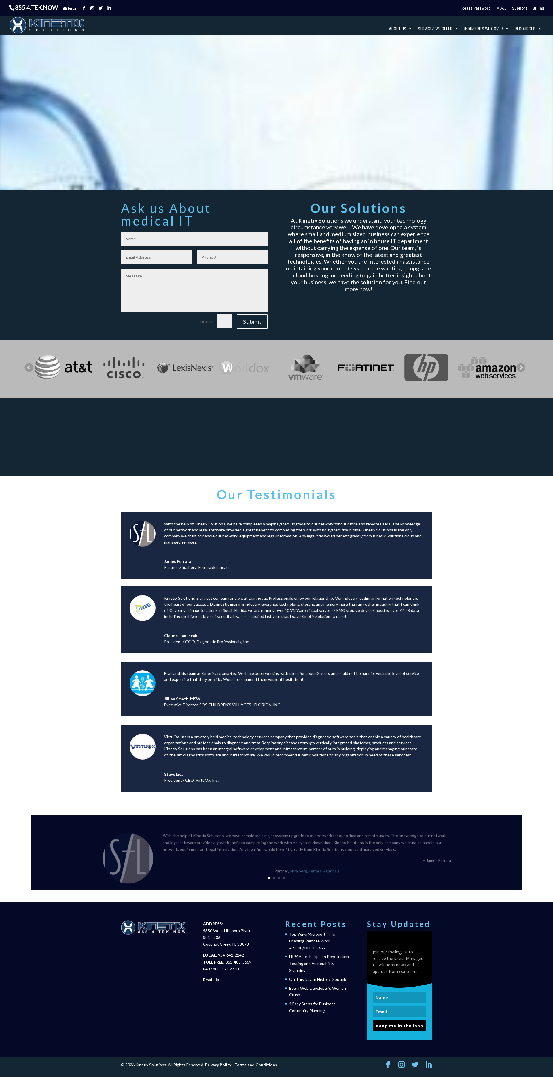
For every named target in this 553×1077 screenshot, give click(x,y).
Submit (252, 321)
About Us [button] (397, 28)
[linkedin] (109, 8)
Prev (29, 367)
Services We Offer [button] (435, 28)
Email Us (211, 979)
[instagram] (92, 8)
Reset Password (476, 8)
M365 (501, 8)
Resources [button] (525, 28)
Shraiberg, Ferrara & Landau (204, 567)
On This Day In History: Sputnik (317, 979)
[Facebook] (84, 8)
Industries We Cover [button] (483, 28)
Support (519, 8)
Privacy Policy (218, 1064)
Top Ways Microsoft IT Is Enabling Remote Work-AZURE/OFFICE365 (312, 941)
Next (521, 367)
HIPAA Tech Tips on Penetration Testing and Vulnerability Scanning (319, 963)
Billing (538, 8)
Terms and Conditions (255, 1064)
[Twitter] (101, 8)
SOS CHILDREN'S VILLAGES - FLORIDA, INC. (240, 704)
